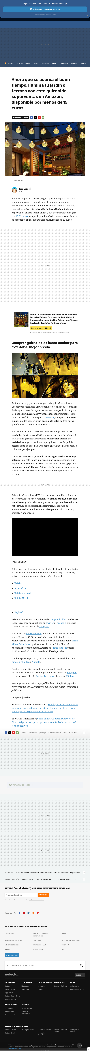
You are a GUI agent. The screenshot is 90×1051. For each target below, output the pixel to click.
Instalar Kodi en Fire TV (45, 879)
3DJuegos (25, 986)
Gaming (83, 63)
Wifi (63, 949)
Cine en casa (38, 949)
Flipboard (39, 117)
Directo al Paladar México (60, 1030)
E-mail (43, 117)
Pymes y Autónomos (25, 1012)
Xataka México (10, 1029)
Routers (8, 949)
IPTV (76, 879)
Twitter (35, 117)
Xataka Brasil (10, 1033)
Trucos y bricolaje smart (71, 940)
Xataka (7, 986)
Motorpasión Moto (77, 989)
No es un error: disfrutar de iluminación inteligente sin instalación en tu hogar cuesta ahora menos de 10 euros (50, 872)
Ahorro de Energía (12, 945)
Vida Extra (25, 989)
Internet (74, 63)
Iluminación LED (39, 945)
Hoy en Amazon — (41, 328)
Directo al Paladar (60, 986)
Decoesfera (9, 1011)
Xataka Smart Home (12, 996)
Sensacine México (44, 1029)
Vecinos (10, 63)
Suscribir (43, 895)
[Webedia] (12, 974)
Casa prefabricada (23, 63)
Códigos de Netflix (64, 879)
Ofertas (74, 733)
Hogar (64, 933)
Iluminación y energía (37, 733)
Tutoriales (37, 940)
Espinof (40, 989)
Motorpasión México (74, 1030)
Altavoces (45, 63)
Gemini (54, 63)
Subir (78, 975)
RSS (33, 912)
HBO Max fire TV (27, 879)
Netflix (36, 63)
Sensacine (41, 986)
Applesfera (9, 992)
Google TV (64, 63)
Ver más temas (12, 955)
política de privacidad (36, 900)
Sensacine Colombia (41, 1034)
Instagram (29, 912)
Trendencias (9, 1008)
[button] (24, 188)
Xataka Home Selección (57, 733)
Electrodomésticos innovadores (40, 934)
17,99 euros (22, 216)
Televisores (9, 933)
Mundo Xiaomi (10, 999)
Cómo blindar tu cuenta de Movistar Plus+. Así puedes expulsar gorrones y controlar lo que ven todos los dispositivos (45, 722)
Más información (14, 1048)
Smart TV (65, 945)
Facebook (31, 117)
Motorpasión (74, 986)
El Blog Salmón (26, 1008)
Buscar (81, 965)
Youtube (24, 912)
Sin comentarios (21, 117)
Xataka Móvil (10, 989)
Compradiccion (11, 1015)
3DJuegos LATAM (27, 1029)
